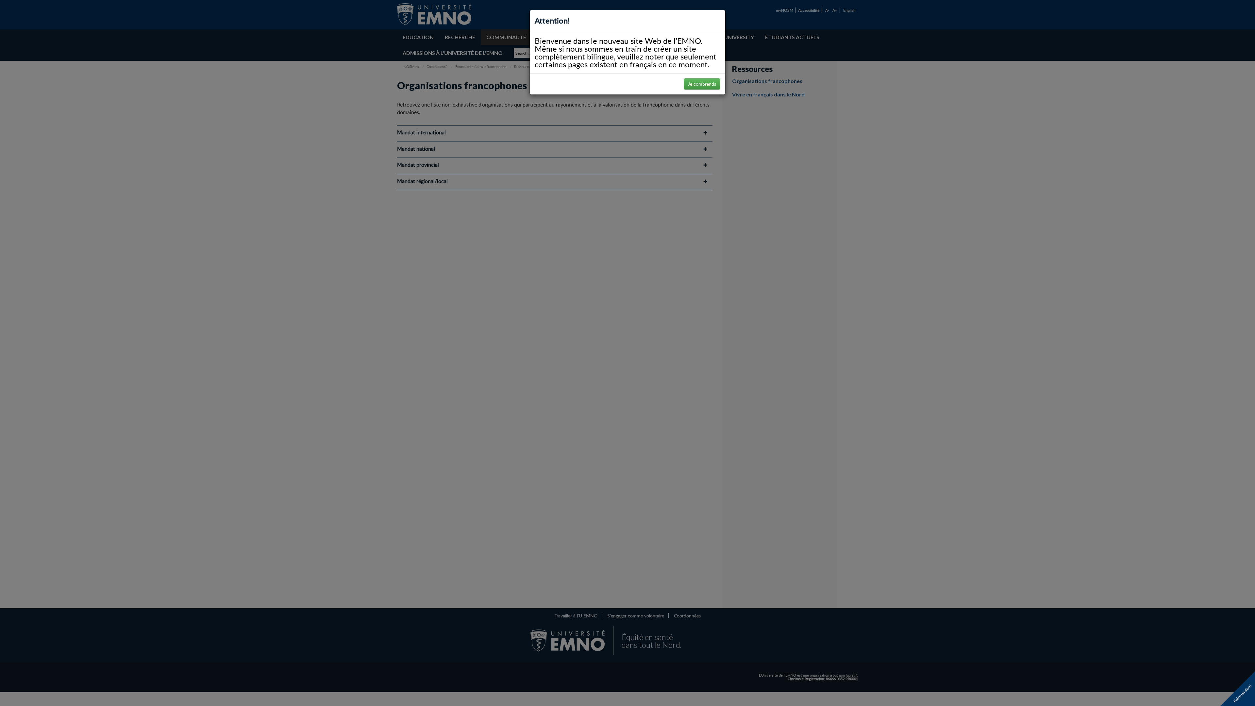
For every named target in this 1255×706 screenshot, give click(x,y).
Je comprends (702, 84)
